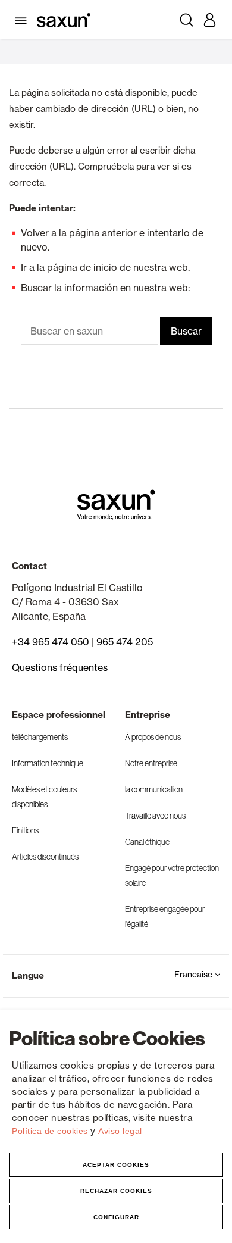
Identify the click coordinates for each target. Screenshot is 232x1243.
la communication (154, 789)
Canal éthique (147, 842)
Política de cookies (51, 1131)
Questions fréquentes (60, 667)
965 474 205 (124, 642)
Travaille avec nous (155, 815)
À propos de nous (153, 737)
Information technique (47, 763)
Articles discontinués (45, 856)
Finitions (25, 830)
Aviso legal (120, 1131)
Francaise (194, 974)
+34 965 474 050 (50, 642)
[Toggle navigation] (23, 20)
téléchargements (40, 737)
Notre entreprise (151, 763)
